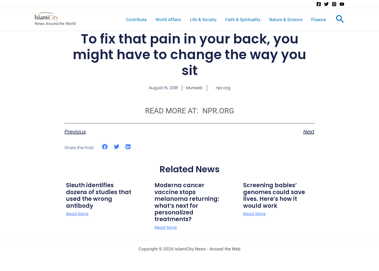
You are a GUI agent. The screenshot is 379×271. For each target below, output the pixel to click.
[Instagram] (334, 4)
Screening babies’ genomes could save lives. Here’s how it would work (274, 195)
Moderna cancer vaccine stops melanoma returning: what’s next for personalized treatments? (186, 202)
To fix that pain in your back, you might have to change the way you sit (189, 54)
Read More (77, 214)
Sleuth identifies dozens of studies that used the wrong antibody (98, 195)
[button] (105, 147)
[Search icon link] (340, 20)
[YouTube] (342, 4)
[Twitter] (326, 4)
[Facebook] (318, 4)
